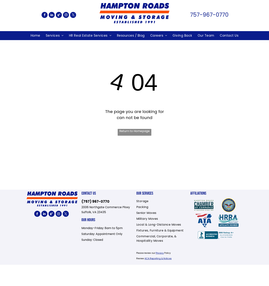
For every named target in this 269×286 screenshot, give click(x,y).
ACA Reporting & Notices (158, 258)
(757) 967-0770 (95, 201)
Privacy (160, 253)
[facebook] (45, 15)
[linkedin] (52, 15)
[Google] (59, 15)
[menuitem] (35, 35)
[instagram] (66, 15)
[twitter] (73, 15)
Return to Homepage (134, 131)
